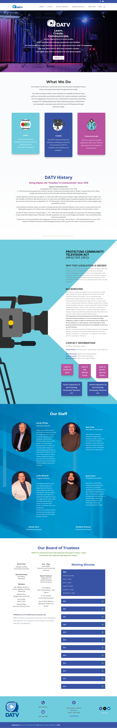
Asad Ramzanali (71, 356)
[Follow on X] (104, 708)
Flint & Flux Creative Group (28, 725)
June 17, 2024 (67, 582)
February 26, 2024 (68, 575)
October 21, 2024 (68, 589)
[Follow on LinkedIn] (108, 708)
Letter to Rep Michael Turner (84, 371)
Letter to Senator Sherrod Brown (102, 371)
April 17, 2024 (67, 579)
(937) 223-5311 (43, 707)
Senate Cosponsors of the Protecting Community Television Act (98, 388)
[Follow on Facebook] (100, 708)
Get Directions (73, 716)
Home (41, 7)
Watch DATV (92, 7)
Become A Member (62, 7)
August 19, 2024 (68, 586)
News (100, 7)
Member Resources (78, 7)
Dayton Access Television (47, 725)
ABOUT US (58, 58)
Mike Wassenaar (71, 354)
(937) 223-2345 (43, 716)
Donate (49, 7)
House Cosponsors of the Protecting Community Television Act (71, 388)
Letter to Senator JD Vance (67, 370)
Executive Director (43, 426)
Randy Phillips (71, 349)
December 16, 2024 (69, 593)
